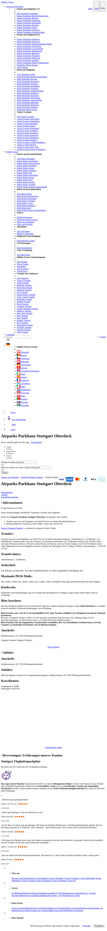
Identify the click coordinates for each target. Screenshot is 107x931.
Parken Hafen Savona (26, 182)
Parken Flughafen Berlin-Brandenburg (32, 16)
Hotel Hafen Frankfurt (26, 201)
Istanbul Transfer (24, 302)
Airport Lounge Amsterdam (28, 121)
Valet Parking (22, 67)
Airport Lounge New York (28, 147)
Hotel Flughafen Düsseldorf (28, 86)
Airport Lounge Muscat (26, 145)
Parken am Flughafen (40, 908)
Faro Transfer (22, 292)
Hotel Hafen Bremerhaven (27, 196)
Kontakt (39, 895)
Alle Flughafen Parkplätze (27, 13)
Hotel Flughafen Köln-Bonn (28, 98)
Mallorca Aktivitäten (25, 234)
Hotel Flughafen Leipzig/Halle (29, 100)
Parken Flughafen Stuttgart (28, 60)
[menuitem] (58, 79)
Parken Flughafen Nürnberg (28, 56)
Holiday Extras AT (36, 881)
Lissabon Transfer (24, 306)
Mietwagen (54, 910)
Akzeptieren (98, 926)
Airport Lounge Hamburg (27, 133)
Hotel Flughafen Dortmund (28, 81)
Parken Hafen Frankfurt (26, 166)
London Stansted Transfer (27, 309)
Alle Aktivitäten (23, 231)
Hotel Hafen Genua (25, 203)
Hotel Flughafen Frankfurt (27, 88)
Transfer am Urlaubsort (40, 910)
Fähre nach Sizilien (24, 224)
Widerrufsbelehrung (24, 893)
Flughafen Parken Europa (27, 65)
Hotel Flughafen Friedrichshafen (30, 91)
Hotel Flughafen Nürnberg (28, 105)
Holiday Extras (7, 2)
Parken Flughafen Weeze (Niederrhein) (33, 63)
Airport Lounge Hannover (27, 135)
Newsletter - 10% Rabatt (58, 895)
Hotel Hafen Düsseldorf (26, 199)
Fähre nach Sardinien (25, 222)
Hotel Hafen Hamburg (26, 206)
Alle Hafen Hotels (24, 194)
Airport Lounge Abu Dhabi (28, 119)
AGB (13, 893)
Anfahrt (4, 495)
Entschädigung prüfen (26, 241)
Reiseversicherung (24, 248)
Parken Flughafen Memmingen (29, 51)
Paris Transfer (22, 316)
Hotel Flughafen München (27, 102)
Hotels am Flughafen (57, 908)
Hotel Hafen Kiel (24, 208)
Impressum (47, 893)
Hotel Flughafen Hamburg (27, 93)
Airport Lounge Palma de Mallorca (31, 149)
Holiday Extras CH (52, 881)
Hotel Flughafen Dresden (27, 84)
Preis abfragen (53, 647)
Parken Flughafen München (28, 53)
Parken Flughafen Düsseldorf (29, 23)
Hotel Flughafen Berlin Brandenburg (32, 77)
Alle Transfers (22, 278)
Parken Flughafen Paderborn (28, 58)
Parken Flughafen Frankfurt (28, 30)
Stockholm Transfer (25, 325)
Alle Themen (22, 262)
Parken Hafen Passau (25, 177)
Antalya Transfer (24, 280)
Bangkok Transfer (24, 285)
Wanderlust (21, 266)
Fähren (28, 908)
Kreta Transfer (23, 304)
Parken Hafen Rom (25, 180)
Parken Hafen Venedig (26, 184)
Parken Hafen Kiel (24, 173)
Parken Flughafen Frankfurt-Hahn (31, 32)
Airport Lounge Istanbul (27, 140)
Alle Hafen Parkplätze (26, 159)
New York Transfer (24, 313)
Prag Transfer (22, 318)
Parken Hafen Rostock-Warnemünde (32, 187)
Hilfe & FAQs (57, 893)
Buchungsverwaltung (72, 893)
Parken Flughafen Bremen (27, 18)
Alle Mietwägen (23, 255)
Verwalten (86, 926)
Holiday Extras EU (68, 881)
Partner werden (35, 878)
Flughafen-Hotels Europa (27, 110)
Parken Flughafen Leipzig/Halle (30, 49)
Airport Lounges (18, 908)
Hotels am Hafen (24, 910)
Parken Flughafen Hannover (28, 42)
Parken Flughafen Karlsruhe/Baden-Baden (34, 44)
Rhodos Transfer (23, 320)
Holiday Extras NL (65, 878)
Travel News (22, 271)
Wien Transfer (22, 332)
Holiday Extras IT (21, 881)
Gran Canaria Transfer (26, 297)
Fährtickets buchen (24, 217)
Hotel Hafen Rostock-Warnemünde (31, 210)
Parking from (6, 462)
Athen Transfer (23, 283)
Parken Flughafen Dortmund (28, 21)
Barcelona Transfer (24, 288)
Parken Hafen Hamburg (26, 170)
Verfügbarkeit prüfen (53, 747)
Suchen (103, 337)
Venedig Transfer (24, 330)
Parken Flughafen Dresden (28, 25)
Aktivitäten (63, 910)
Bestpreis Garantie (28, 895)
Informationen (7, 492)
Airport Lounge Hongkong (28, 138)
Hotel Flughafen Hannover (28, 95)
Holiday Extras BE (81, 878)
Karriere (25, 878)
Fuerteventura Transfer (26, 295)
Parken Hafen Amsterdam (27, 161)
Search (4, 473)
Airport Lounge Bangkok (27, 124)
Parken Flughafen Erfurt (27, 28)
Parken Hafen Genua (25, 168)
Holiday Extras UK (49, 878)
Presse (45, 895)
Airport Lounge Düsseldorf (28, 128)
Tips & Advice (23, 269)
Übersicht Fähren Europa (27, 220)
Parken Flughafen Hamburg (28, 39)
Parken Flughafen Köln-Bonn (29, 46)
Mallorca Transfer (24, 311)
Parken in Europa (73, 908)
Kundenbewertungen (9, 497)
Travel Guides (22, 264)
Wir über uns (16, 878)
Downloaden (36, 442)
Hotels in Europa (87, 908)
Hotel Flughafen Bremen (27, 79)
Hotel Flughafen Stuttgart (27, 107)
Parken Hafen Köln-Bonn (27, 175)
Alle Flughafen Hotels (26, 74)
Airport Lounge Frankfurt (27, 131)
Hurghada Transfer (24, 299)
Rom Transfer (22, 323)
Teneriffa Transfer (24, 327)
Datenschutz (37, 893)
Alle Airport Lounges (25, 117)
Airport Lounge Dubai (26, 126)
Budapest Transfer (24, 290)
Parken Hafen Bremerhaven (28, 163)
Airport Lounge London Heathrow (31, 142)
